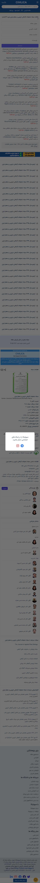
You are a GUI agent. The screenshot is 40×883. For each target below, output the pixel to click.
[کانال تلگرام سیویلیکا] (22, 445)
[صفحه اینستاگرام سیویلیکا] (17, 445)
